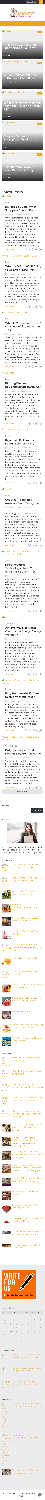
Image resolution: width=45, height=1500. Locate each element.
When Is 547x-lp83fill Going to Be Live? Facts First (22, 77)
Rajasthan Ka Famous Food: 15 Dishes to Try (18, 168)
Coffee (8, 560)
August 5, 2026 (10, 174)
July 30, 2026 (24, 639)
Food (39, 154)
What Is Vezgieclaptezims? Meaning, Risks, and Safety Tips (22, 106)
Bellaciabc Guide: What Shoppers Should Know (19, 46)
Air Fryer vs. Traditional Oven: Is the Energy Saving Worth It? (23, 631)
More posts (22, 791)
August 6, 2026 (10, 52)
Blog (39, 32)
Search (5, 806)
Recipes (8, 689)
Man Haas (12, 214)
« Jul (22, 1341)
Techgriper (10, 510)
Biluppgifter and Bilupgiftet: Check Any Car (21, 138)
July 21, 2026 (24, 758)
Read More (8, 55)
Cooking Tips (11, 623)
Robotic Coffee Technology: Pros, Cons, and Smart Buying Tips (21, 568)
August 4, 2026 (25, 576)
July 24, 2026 (24, 701)
